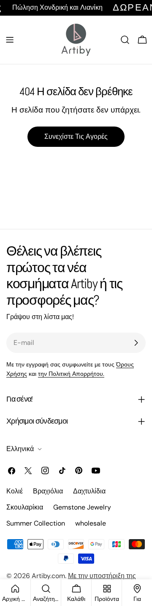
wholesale (90, 523)
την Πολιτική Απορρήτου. (71, 373)
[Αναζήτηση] (125, 39)
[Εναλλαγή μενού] (9, 39)
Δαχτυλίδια (89, 491)
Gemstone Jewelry (82, 507)
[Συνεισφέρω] (136, 343)
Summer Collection (35, 523)
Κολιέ (14, 491)
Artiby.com (48, 575)
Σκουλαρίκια (24, 507)
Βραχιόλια (48, 491)
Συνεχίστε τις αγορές (76, 136)
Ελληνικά (20, 448)
